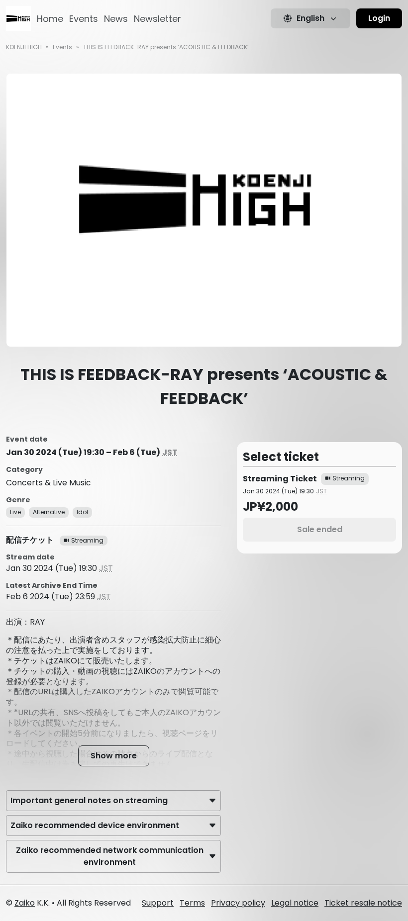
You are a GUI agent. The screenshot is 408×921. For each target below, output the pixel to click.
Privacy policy (238, 903)
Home (50, 18)
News (116, 18)
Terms (192, 903)
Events (83, 18)
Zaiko (24, 903)
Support (158, 903)
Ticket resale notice (363, 903)
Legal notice (294, 903)
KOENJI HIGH (24, 47)
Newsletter (157, 18)
